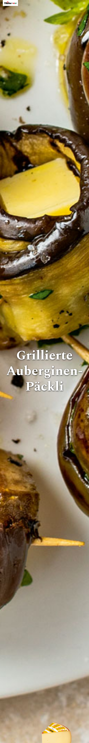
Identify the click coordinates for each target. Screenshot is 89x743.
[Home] (10, 3)
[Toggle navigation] (84, 3)
